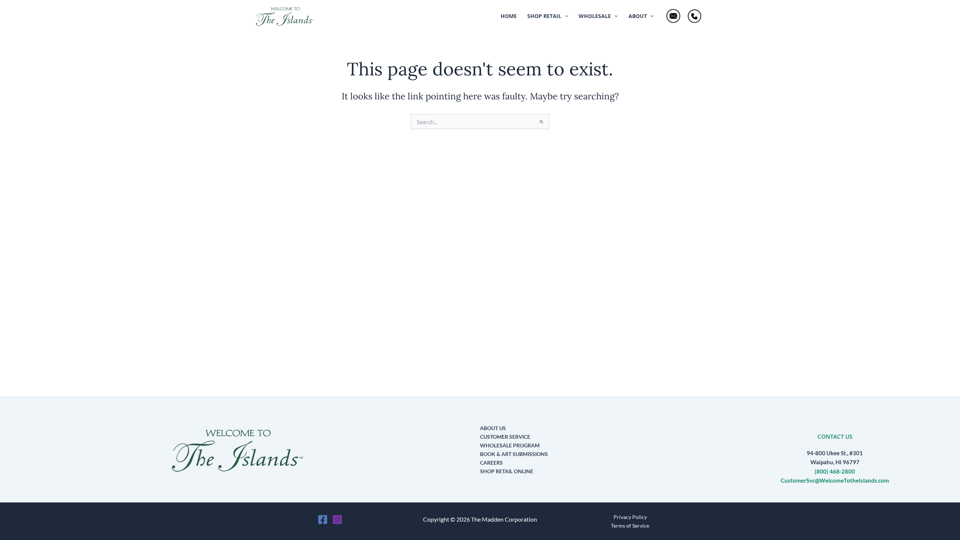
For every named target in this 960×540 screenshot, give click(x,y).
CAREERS (491, 462)
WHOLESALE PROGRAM (510, 445)
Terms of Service (630, 525)
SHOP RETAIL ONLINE (506, 471)
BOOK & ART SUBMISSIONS (514, 454)
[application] (564, 16)
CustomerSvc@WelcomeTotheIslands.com (835, 480)
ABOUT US (493, 428)
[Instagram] (337, 519)
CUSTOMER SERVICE (505, 437)
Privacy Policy (630, 517)
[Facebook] (323, 519)
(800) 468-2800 (834, 471)
